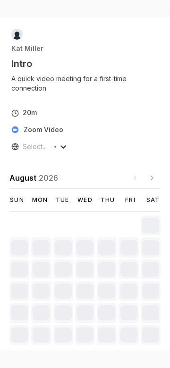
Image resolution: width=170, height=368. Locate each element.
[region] (85, 83)
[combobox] (24, 146)
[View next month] (152, 177)
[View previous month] (135, 177)
